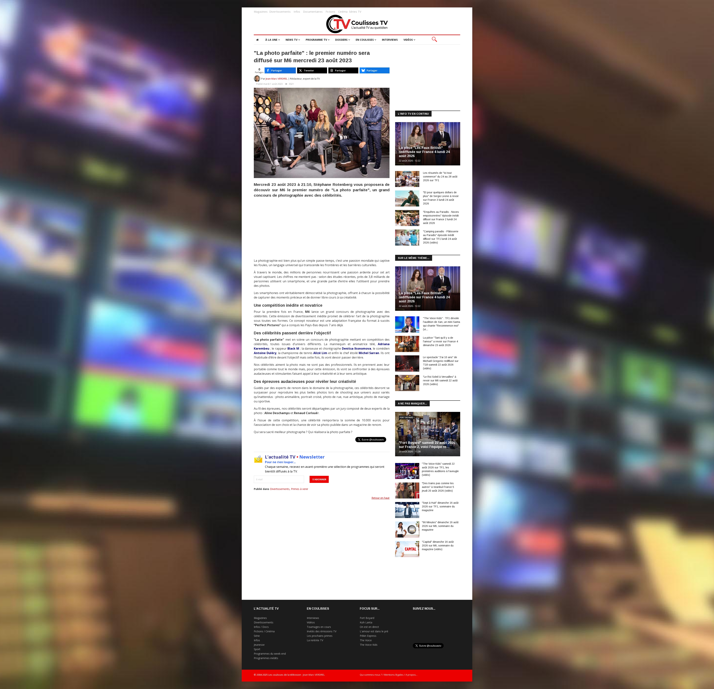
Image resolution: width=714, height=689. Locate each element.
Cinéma (343, 11)
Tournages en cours (319, 627)
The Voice (366, 640)
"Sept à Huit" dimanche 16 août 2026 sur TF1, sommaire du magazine (440, 506)
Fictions (330, 11)
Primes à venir (299, 489)
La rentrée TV (315, 640)
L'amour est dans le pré (374, 631)
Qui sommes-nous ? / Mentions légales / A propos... (388, 674)
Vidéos (408, 39)
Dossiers (341, 39)
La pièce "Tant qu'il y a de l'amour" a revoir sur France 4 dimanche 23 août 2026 (440, 341)
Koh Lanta (366, 622)
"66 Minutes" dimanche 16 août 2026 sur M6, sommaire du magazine (440, 526)
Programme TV (316, 39)
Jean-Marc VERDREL (277, 78)
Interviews (390, 39)
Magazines (261, 11)
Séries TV (355, 11)
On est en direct (369, 627)
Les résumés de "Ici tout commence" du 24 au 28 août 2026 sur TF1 (440, 176)
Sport (257, 649)
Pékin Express (368, 636)
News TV (292, 39)
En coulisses (365, 39)
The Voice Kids (368, 644)
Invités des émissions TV (321, 631)
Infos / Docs (261, 627)
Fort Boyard (406, 417)
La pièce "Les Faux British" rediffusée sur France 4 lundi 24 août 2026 (424, 152)
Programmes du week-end (270, 653)
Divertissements (280, 11)
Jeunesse (259, 644)
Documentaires (313, 11)
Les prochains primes (319, 636)
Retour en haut (381, 498)
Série (257, 636)
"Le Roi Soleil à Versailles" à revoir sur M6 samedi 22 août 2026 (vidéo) (440, 380)
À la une (271, 39)
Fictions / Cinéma (264, 631)
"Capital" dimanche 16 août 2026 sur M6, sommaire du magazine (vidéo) (438, 545)
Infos (297, 11)
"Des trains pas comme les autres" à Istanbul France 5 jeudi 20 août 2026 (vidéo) (438, 487)
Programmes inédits (266, 658)
